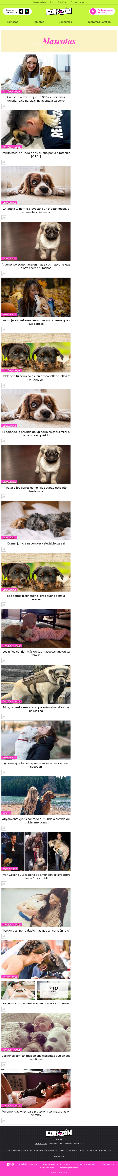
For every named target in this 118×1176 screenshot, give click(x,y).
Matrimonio (10, 976)
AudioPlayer (105, 1151)
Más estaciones (77, 2)
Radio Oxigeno (51, 1151)
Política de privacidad (85, 1164)
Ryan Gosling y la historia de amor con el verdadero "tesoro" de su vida (36, 876)
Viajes (6, 812)
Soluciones (106, 1164)
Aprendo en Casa (39, 2)
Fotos (53, 988)
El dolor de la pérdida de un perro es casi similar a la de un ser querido (36, 433)
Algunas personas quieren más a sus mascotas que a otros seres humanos (36, 266)
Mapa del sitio (41, 1144)
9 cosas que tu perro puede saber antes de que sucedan (36, 764)
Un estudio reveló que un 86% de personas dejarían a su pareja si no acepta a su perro (36, 98)
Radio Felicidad (67, 1151)
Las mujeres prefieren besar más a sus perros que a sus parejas (36, 322)
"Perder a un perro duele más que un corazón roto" (36, 930)
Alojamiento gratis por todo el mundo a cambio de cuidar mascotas (36, 820)
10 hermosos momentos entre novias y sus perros (36, 1003)
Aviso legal (65, 1164)
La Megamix (91, 1151)
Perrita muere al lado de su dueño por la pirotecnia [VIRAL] (36, 154)
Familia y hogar (12, 91)
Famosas (12, 21)
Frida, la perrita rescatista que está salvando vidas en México (36, 709)
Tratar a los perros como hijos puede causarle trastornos (36, 489)
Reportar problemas (69, 1168)
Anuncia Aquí (49, 1164)
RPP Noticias (27, 1151)
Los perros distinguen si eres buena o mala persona (36, 597)
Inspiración (9, 202)
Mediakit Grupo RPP (28, 1164)
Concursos (65, 21)
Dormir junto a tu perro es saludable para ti (36, 543)
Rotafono (59, 1156)
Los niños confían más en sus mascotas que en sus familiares (36, 1057)
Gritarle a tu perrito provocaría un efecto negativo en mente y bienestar (36, 210)
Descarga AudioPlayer (58, 2)
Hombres (38, 21)
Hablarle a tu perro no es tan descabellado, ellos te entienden (36, 377)
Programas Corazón (98, 21)
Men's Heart (10, 868)
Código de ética (47, 1168)
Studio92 (38, 1151)
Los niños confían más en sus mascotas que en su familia (36, 653)
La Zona (80, 1151)
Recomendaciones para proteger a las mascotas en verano (36, 1113)
